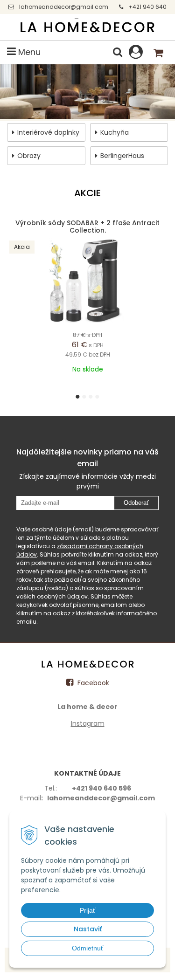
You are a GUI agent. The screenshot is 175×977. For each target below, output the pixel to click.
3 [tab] (92, 396)
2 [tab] (86, 396)
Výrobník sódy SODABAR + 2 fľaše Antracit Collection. (87, 226)
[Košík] (158, 52)
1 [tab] (79, 396)
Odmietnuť (87, 948)
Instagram (88, 723)
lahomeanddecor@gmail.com (63, 7)
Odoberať (136, 502)
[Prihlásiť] (136, 52)
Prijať (87, 910)
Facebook (92, 683)
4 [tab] (99, 396)
